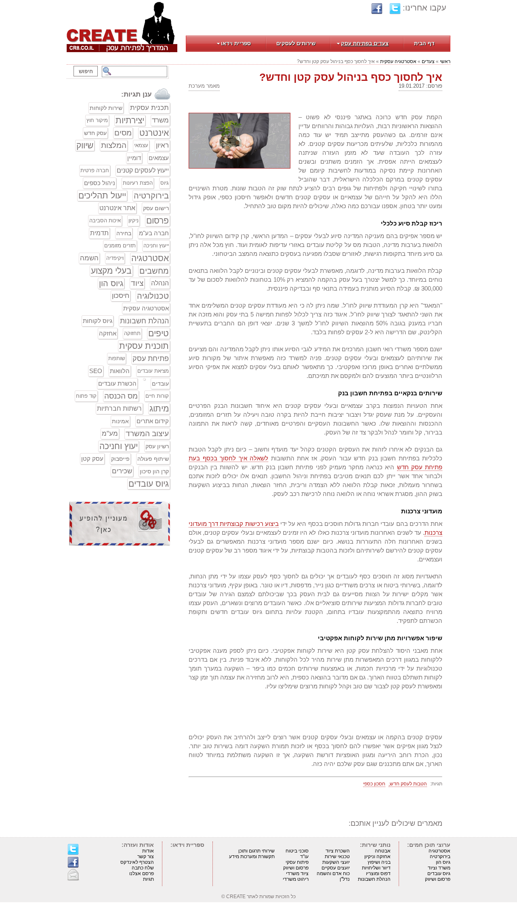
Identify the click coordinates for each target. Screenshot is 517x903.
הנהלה (160, 283)
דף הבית (424, 43)
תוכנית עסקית (144, 345)
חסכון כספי (374, 784)
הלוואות (120, 370)
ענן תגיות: (136, 94)
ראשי (445, 61)
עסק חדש (95, 133)
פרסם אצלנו (141, 873)
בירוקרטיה (151, 195)
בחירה (123, 233)
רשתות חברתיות (119, 408)
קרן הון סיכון (154, 471)
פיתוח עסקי (297, 862)
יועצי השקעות (336, 862)
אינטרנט (154, 132)
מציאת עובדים (153, 371)
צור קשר (145, 856)
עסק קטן (92, 458)
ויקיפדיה (115, 258)
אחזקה (107, 333)
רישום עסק (156, 208)
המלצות (113, 145)
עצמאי (141, 145)
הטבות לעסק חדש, (408, 784)
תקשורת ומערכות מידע (252, 856)
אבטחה (383, 851)
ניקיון (133, 220)
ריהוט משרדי (296, 879)
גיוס (164, 183)
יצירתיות (130, 120)
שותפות (116, 358)
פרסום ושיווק (437, 879)
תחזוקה (132, 333)
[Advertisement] (119, 611)
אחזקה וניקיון (377, 856)
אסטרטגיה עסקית (398, 61)
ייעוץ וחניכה (156, 246)
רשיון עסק (157, 446)
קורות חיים (157, 396)
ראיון (162, 145)
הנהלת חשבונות (144, 321)
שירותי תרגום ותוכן (256, 851)
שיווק (84, 145)
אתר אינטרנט (117, 208)
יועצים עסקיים (336, 868)
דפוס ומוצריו (378, 873)
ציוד (137, 283)
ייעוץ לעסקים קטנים (143, 170)
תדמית (99, 233)
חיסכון (120, 296)
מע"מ (110, 433)
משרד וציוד (439, 868)
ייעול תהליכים (102, 195)
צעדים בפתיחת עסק (365, 43)
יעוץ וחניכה (118, 446)
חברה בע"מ (154, 233)
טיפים (158, 333)
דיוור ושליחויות (376, 868)
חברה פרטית (94, 170)
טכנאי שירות (337, 856)
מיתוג (159, 408)
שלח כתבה (143, 868)
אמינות (120, 421)
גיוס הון (111, 283)
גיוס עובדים (148, 483)
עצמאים (159, 157)
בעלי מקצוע (111, 270)
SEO (95, 370)
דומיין (134, 157)
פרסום (157, 220)
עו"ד (304, 856)
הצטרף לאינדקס (137, 862)
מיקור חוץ (97, 120)
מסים (123, 133)
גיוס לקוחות (97, 320)
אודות (148, 851)
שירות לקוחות (106, 108)
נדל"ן (345, 879)
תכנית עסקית (149, 108)
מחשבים (154, 270)
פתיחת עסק (150, 358)
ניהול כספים (99, 182)
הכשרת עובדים (117, 383)
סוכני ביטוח (297, 851)
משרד (160, 120)
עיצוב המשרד (147, 433)
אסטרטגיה (150, 258)
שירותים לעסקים (295, 43)
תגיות (148, 879)
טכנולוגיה (153, 295)
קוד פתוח (86, 396)
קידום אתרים (153, 421)
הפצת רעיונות (138, 183)
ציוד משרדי (297, 873)
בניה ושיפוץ (379, 862)
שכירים (122, 471)
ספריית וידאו (236, 43)
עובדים (160, 383)
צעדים (428, 61)
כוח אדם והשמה (333, 873)
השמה (89, 258)
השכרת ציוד (338, 851)
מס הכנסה (121, 396)
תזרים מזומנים (120, 246)
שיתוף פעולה (153, 459)
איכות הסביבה (105, 220)
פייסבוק (120, 459)
